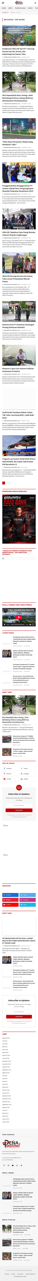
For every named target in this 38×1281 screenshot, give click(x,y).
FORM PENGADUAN (30, 1274)
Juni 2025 (4, 1078)
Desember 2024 (6, 1096)
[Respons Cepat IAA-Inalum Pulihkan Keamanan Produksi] (19, 355)
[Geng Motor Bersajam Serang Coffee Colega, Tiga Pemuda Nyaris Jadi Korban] (6, 752)
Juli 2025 (4, 1075)
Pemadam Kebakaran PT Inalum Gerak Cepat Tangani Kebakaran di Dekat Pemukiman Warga (24, 667)
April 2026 (5, 1049)
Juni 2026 (4, 1044)
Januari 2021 (5, 1119)
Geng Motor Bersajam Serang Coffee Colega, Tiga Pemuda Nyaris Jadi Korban (23, 751)
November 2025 (6, 1064)
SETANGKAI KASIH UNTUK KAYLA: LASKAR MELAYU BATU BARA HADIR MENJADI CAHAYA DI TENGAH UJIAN (24, 640)
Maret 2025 (5, 1087)
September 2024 (6, 1104)
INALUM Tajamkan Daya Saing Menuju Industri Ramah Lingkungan (18, 233)
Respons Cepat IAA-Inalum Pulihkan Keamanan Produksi (18, 369)
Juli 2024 (4, 1110)
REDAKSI (7, 1274)
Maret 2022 (5, 1113)
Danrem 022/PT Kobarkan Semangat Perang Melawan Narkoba (18, 326)
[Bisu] (30, 624)
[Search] (35, 3)
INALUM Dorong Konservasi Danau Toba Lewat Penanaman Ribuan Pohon (17, 279)
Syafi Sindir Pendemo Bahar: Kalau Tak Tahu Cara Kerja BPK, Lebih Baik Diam (18, 415)
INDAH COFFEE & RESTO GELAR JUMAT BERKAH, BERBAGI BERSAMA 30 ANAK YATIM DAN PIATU (23, 654)
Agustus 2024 (6, 1107)
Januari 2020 (5, 1122)
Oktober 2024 (6, 1101)
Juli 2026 (4, 1041)
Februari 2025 (6, 1090)
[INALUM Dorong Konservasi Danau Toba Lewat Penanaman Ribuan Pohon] (19, 262)
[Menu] (3, 3)
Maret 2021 (5, 1116)
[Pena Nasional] (19, 3)
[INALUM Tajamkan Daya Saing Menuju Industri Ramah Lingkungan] (19, 219)
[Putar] (5, 624)
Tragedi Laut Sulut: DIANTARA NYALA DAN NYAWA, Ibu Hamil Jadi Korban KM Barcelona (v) (18, 462)
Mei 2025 (4, 1081)
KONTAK (13, 1274)
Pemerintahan (20, 8)
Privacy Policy (17, 817)
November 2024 (6, 1099)
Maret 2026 (5, 1052)
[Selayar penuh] (33, 624)
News (10, 8)
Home (4, 8)
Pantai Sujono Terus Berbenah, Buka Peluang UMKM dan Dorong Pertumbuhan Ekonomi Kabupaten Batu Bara (24, 679)
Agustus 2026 (6, 1038)
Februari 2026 (6, 1055)
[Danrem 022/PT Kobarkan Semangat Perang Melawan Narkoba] (19, 311)
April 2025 (5, 1084)
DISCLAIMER (20, 1274)
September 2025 (6, 1070)
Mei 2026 (4, 1046)
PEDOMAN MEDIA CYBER (20, 1276)
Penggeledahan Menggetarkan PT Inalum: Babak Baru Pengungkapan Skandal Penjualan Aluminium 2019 (17, 188)
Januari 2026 (5, 1058)
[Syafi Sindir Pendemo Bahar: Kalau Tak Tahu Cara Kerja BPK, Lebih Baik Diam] (19, 399)
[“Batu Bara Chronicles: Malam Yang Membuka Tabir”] (19, 128)
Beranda (13, 12)
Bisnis (30, 8)
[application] (19, 617)
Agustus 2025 (5, 1073)
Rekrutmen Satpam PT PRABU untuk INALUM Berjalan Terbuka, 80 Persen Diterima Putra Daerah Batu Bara (24, 739)
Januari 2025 (5, 1093)
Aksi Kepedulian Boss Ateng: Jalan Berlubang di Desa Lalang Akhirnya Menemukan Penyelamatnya (17, 98)
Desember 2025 (6, 1061)
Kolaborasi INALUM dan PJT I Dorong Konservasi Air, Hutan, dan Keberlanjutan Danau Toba (18, 51)
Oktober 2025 (6, 1067)
